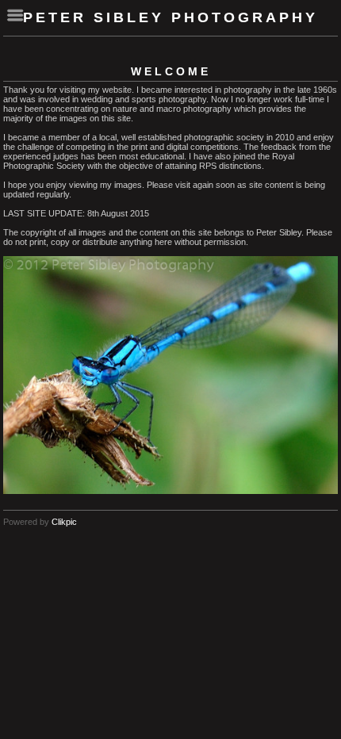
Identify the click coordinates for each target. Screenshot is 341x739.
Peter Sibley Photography (170, 17)
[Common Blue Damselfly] (170, 375)
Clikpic (64, 521)
